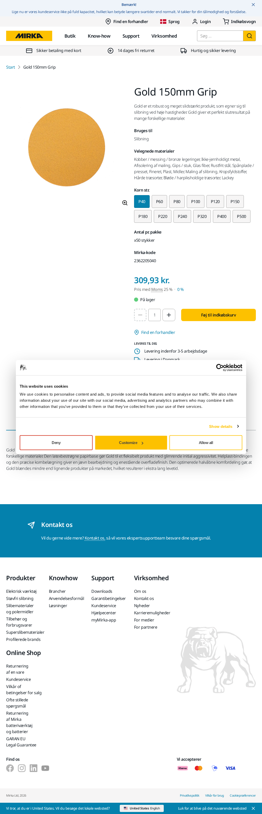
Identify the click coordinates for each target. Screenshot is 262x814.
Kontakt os (144, 598)
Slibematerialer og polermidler (20, 609)
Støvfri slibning (19, 598)
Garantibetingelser (108, 598)
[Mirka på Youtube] (45, 768)
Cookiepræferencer (243, 795)
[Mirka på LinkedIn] (33, 768)
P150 (235, 201)
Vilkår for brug (214, 795)
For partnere (145, 627)
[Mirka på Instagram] (22, 768)
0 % (180, 289)
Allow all (206, 442)
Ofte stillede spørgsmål (17, 703)
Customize (128, 442)
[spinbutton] (154, 315)
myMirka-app (103, 620)
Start (10, 67)
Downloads (101, 591)
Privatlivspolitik (189, 795)
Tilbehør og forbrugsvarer (19, 622)
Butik (69, 36)
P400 (221, 216)
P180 (142, 216)
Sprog (174, 21)
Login (205, 21)
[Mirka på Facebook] (10, 768)
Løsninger (58, 605)
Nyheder (142, 605)
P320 (202, 216)
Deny (56, 442)
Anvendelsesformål (66, 598)
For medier (144, 620)
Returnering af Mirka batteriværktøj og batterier (19, 722)
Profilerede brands (23, 639)
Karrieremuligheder (152, 613)
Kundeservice (103, 605)
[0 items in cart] (239, 21)
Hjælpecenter (103, 613)
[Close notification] (253, 4)
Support (131, 36)
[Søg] (249, 35)
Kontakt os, (95, 538)
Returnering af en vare (17, 669)
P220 (162, 216)
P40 (141, 201)
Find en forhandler (130, 21)
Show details (220, 426)
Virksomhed (164, 36)
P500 (241, 216)
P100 (195, 201)
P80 (176, 201)
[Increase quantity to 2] (169, 315)
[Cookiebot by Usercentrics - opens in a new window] (220, 367)
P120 (215, 201)
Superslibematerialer (24, 632)
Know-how (99, 36)
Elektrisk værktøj (21, 591)
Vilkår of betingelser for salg (23, 689)
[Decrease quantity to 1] (140, 315)
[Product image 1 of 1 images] (67, 148)
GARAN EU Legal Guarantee (21, 742)
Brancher (57, 591)
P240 (182, 216)
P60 (159, 201)
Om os (140, 591)
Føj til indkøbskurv (218, 315)
